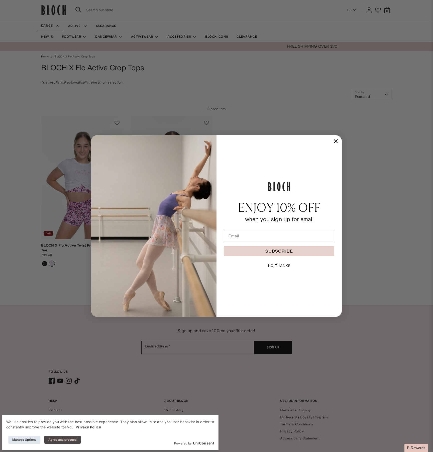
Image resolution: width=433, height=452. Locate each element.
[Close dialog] (336, 141)
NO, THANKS (279, 266)
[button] (416, 448)
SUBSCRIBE (279, 251)
